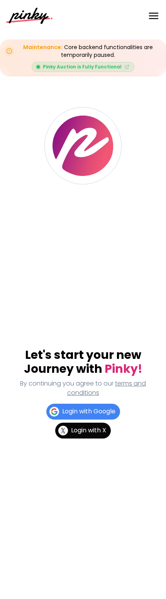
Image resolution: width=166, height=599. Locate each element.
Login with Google (88, 411)
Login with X (88, 430)
